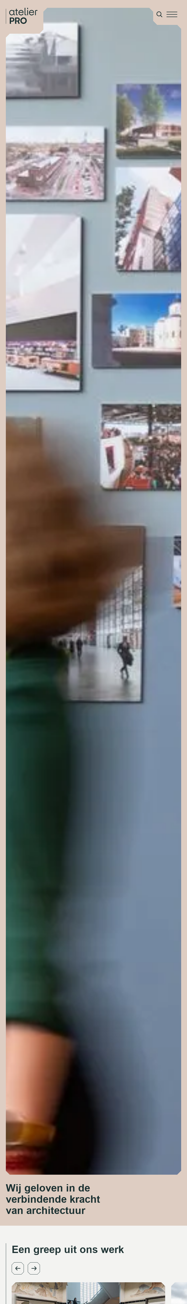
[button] (18, 1268)
